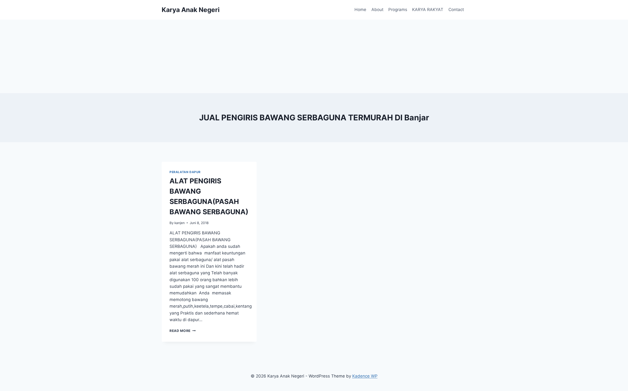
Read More (183, 331)
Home (360, 9)
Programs (397, 9)
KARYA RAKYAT (427, 9)
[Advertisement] (314, 56)
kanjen (179, 223)
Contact (456, 9)
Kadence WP (365, 376)
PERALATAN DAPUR (185, 172)
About (377, 9)
